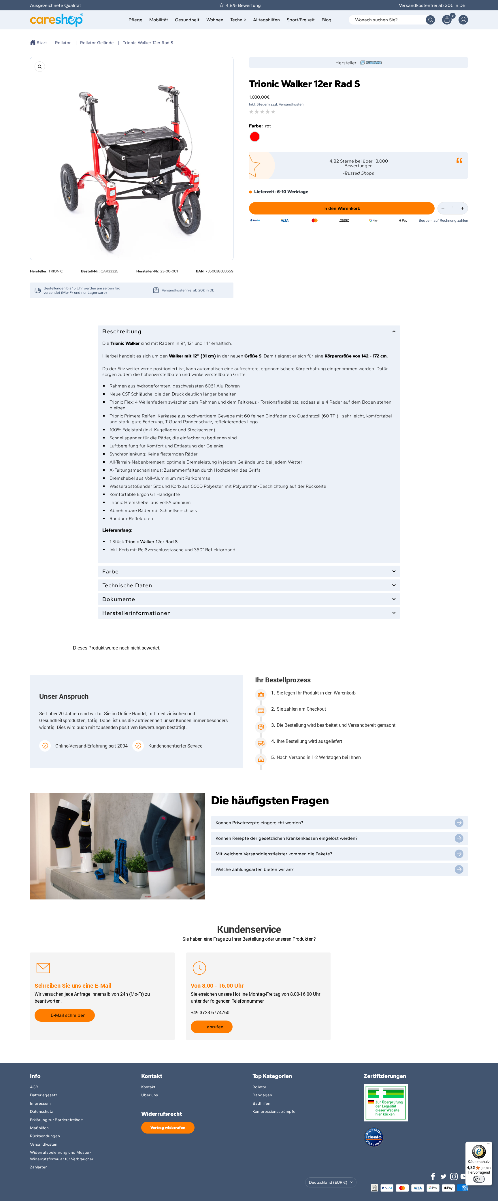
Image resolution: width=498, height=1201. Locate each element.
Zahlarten (39, 1167)
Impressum (40, 1103)
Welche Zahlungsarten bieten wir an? (255, 869)
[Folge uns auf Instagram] (454, 1176)
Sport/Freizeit (301, 19)
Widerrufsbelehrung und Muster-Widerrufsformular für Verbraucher (61, 1155)
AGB (34, 1087)
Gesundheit (187, 19)
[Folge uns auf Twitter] (443, 1176)
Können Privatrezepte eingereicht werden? (259, 822)
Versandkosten (43, 1144)
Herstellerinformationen (136, 612)
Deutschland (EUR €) (328, 1182)
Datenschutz (41, 1111)
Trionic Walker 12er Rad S (148, 42)
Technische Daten (127, 585)
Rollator (63, 42)
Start (42, 42)
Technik (238, 19)
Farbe (110, 571)
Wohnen (214, 19)
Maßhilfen (39, 1127)
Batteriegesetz (43, 1095)
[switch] (479, 1179)
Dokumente (118, 599)
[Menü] (488, 1145)
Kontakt (148, 1087)
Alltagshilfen (266, 19)
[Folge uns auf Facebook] (433, 1176)
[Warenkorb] (447, 20)
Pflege (135, 19)
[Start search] (430, 20)
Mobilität (158, 19)
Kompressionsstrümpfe (273, 1111)
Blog (326, 19)
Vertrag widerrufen (167, 1127)
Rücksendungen (45, 1136)
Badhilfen (261, 1103)
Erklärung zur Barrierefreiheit (56, 1119)
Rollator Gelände (97, 42)
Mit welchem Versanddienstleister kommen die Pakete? (274, 853)
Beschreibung (122, 331)
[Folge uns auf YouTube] (464, 1176)
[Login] (463, 20)
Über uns (149, 1095)
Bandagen (262, 1095)
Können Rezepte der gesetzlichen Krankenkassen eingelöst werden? (287, 838)
